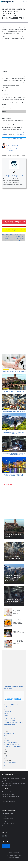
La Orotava (6, 738)
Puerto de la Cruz (8, 740)
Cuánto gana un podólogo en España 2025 (14, 371)
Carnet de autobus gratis (7, 804)
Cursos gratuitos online (12, 145)
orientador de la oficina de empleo (10, 132)
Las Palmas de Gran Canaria (11, 718)
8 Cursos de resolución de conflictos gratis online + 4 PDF (17, 611)
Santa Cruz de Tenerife (9, 720)
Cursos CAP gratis (6, 799)
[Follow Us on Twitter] (6, 836)
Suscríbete (5, 846)
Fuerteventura (7, 711)
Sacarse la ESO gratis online (8, 801)
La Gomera (6, 713)
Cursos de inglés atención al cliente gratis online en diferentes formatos (18, 621)
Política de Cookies (18, 855)
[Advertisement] (14, 55)
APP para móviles (19, 134)
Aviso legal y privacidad (14, 857)
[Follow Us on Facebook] (3, 836)
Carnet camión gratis (6, 791)
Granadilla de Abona (9, 733)
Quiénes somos (9, 855)
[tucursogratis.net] (7, 2)
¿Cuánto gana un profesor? (8, 794)
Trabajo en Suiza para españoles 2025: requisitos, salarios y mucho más (14, 474)
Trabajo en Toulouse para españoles (14, 391)
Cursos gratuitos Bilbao (7, 821)
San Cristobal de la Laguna (10, 742)
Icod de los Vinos (8, 737)
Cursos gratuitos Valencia (7, 818)
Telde (5, 765)
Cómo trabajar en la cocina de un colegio (14, 411)
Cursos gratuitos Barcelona (8, 816)
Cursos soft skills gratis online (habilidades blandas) (18, 631)
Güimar (5, 735)
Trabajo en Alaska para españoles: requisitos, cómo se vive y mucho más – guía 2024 (14, 432)
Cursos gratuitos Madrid (7, 813)
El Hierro (6, 709)
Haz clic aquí (14, 231)
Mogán (5, 757)
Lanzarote (6, 717)
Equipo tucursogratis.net (14, 176)
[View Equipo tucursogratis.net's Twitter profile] (14, 172)
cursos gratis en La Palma (15, 138)
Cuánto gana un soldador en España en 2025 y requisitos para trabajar (14, 453)
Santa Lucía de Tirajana (10, 762)
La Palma (6, 715)
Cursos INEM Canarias (12, 142)
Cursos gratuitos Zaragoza (8, 823)
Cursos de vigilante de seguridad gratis (10, 796)
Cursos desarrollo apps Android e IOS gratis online (18, 642)
